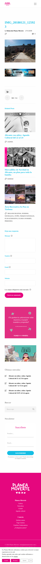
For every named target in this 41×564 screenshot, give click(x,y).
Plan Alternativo (11, 218)
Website (7, 278)
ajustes (16, 556)
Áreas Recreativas (14, 213)
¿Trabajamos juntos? (20, 528)
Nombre (7, 256)
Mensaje (7, 236)
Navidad (10, 179)
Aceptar (6, 560)
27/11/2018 (28, 31)
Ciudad (20, 508)
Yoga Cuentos (20, 523)
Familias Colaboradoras (21, 525)
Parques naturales (27, 216)
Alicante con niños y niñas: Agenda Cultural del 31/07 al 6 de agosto (20, 392)
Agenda (10, 142)
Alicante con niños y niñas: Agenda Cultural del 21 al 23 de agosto (20, 377)
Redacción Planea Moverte (15, 31)
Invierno (25, 213)
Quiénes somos (20, 520)
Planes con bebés (25, 218)
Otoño (17, 216)
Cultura (20, 503)
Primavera (9, 221)
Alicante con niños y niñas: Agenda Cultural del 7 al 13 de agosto (20, 385)
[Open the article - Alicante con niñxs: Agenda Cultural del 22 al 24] (20, 122)
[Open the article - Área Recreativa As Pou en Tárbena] (20, 194)
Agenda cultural (20, 511)
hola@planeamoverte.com (28, 545)
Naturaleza (9, 216)
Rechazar (15, 560)
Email (7, 267)
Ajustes (24, 560)
